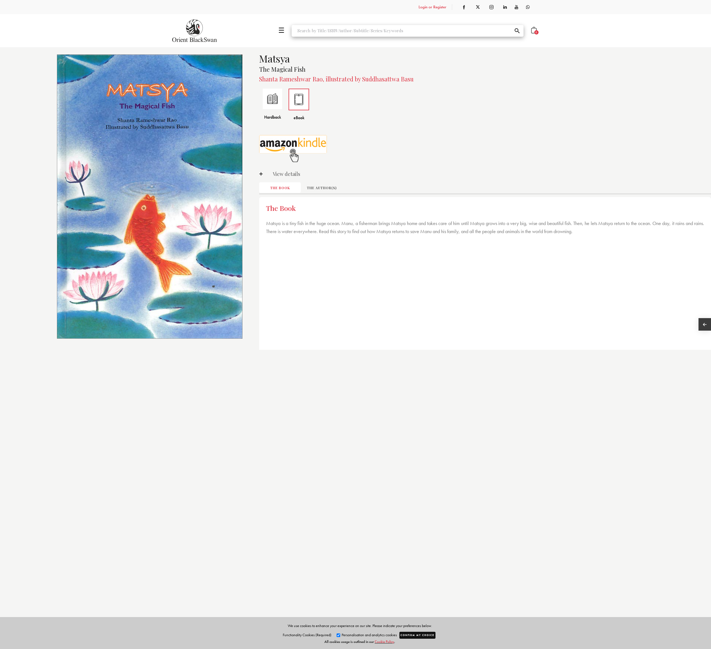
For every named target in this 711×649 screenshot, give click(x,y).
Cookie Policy (384, 641)
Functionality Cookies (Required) (307, 634)
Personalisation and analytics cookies (369, 634)
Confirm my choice (417, 635)
